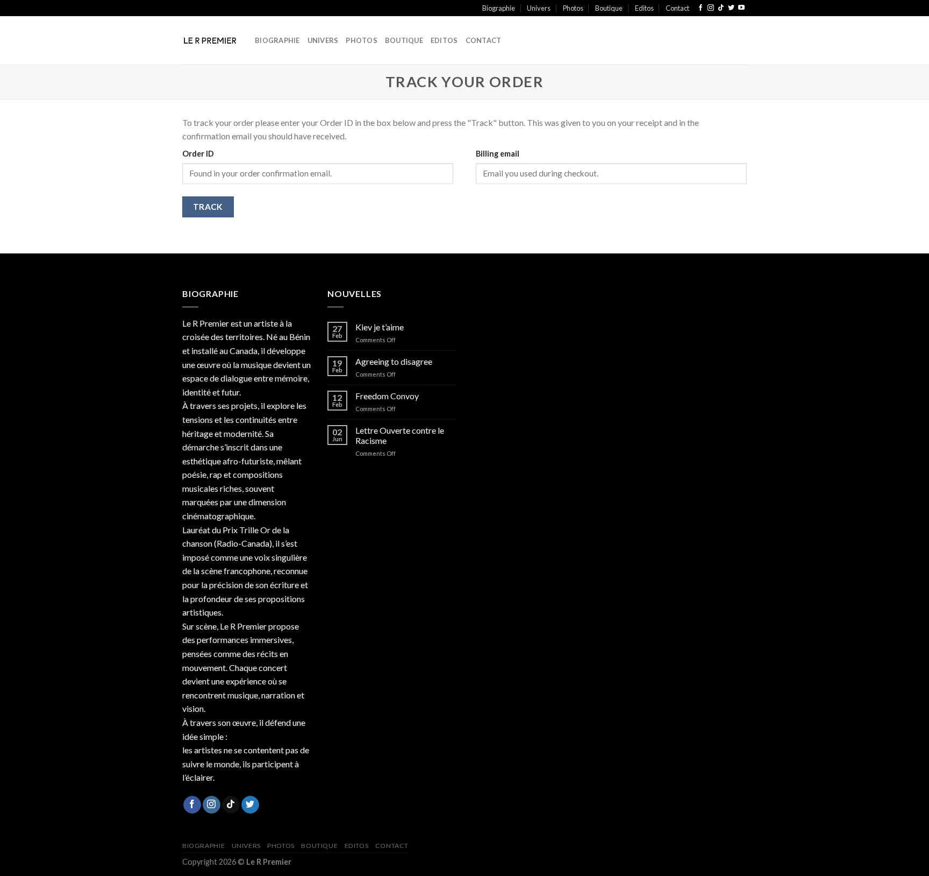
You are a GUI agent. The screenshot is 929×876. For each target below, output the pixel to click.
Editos (644, 8)
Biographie (498, 8)
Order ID (198, 153)
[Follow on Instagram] (711, 8)
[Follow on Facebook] (700, 8)
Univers (539, 8)
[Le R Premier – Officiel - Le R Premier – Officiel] (210, 40)
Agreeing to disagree (393, 361)
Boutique (609, 8)
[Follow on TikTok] (721, 8)
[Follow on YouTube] (741, 8)
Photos (573, 8)
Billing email (497, 153)
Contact (677, 8)
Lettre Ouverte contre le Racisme (399, 435)
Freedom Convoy (387, 396)
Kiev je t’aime (379, 327)
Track (208, 206)
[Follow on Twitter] (731, 8)
